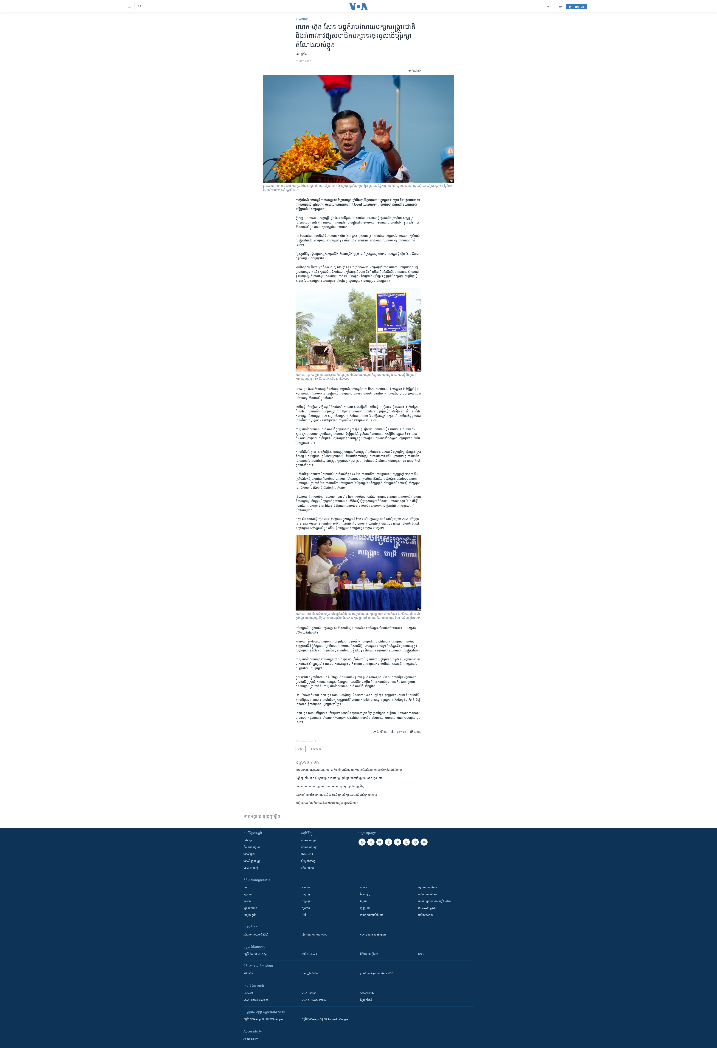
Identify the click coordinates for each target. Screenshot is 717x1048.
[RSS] (406, 842)
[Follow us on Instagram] (388, 842)
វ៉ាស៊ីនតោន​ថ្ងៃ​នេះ (251, 847)
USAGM (248, 992)
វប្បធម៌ (363, 901)
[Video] (560, 6)
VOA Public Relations (255, 999)
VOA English (309, 992)
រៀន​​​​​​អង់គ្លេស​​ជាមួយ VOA (314, 934)
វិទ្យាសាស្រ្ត (365, 894)
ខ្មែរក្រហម (365, 908)
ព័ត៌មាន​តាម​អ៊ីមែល (369, 954)
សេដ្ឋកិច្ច (306, 894)
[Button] (414, 71)
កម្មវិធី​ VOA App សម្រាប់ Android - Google (325, 1019)
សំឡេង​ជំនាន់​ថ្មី (308, 861)
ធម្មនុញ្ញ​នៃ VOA (310, 973)
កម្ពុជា (246, 887)
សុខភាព (306, 908)
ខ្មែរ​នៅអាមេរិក (250, 908)
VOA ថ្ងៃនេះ (249, 854)
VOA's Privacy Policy (314, 999)
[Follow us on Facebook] (362, 842)
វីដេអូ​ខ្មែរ (247, 840)
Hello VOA (307, 854)
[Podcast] (415, 842)
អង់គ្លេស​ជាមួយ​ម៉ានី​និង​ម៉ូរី (255, 934)
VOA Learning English (373, 934)
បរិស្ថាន (363, 887)
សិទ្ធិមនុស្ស (307, 901)
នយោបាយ (302, 18)
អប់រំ (304, 915)
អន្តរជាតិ (247, 894)
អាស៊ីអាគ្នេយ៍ (249, 915)
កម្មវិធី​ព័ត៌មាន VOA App (255, 954)
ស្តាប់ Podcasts (310, 954)
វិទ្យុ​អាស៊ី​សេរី (366, 999)
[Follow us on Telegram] (397, 842)
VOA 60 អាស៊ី (250, 868)
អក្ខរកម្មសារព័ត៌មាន (427, 887)
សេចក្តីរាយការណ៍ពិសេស (372, 915)
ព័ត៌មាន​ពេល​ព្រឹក (309, 840)
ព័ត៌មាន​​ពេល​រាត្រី (309, 847)
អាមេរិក (247, 901)
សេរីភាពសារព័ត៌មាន (428, 894)
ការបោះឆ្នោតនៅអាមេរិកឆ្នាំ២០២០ (434, 901)
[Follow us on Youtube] (379, 842)
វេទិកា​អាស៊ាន (307, 868)
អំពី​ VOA (248, 973)
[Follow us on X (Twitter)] (370, 842)
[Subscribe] (424, 842)
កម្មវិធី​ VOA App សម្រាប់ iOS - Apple (263, 1019)
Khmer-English (427, 908)
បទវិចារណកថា (425, 915)
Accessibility (367, 992)
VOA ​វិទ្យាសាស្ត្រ (251, 861)
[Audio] (549, 6)
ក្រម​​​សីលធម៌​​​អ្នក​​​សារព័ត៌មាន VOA (376, 973)
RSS (420, 954)
